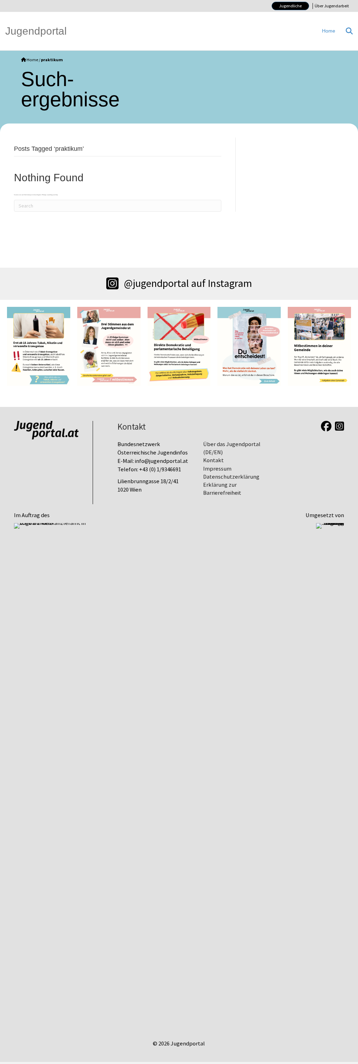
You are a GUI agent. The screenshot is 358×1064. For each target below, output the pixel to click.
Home (328, 31)
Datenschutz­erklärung (231, 476)
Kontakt (213, 460)
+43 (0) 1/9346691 (160, 469)
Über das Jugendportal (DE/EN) (231, 448)
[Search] (347, 31)
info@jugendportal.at (161, 461)
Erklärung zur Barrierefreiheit (222, 488)
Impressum (217, 468)
